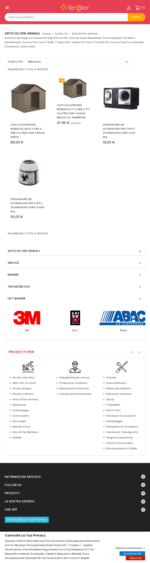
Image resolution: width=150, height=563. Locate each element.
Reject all (135, 558)
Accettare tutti (132, 553)
